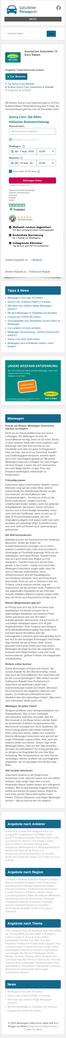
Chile (39, 882)
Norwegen (48, 898)
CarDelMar (39, 834)
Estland (50, 886)
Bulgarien (30, 882)
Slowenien (32, 905)
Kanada (9, 892)
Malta (31, 895)
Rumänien (35, 902)
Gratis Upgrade (46, 943)
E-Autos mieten (40, 937)
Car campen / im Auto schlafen (24, 328)
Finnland (10, 889)
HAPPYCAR (20, 844)
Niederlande (36, 898)
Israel (55, 889)
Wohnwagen (42, 969)
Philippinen (22, 902)
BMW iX (39, 934)
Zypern (48, 908)
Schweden (47, 902)
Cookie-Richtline (33, 1029)
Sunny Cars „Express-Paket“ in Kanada (29, 301)
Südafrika (43, 905)
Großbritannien (36, 889)
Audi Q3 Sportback (32, 930)
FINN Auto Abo (43, 837)
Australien (33, 879)
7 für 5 (8, 930)
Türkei (34, 908)
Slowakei (20, 905)
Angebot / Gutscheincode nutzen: (24, 70)
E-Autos (27, 937)
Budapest (50, 934)
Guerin (9, 844)
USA (41, 908)
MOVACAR (11, 850)
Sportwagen (28, 963)
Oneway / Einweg (24, 956)
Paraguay (10, 902)
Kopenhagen (12, 950)
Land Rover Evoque (31, 950)
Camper (17, 937)
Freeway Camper (44, 841)
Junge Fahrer (51, 946)
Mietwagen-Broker (45, 953)
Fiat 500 (23, 940)
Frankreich (21, 889)
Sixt (14, 857)
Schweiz (10, 905)
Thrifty (46, 857)
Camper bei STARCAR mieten (24, 317)
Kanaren (19, 892)
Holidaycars (11, 847)
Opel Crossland (42, 956)
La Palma (29, 892)
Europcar (20, 837)
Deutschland (49, 882)
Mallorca (22, 895)
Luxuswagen (12, 953)
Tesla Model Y (29, 966)
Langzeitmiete (50, 950)
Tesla (56, 963)
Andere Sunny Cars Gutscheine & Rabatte (31, 87)
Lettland (39, 892)
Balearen (44, 879)
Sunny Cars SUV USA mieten (24, 339)
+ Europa (10, 879)
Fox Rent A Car (26, 841)
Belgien (54, 879)
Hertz (31, 844)
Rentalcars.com (13, 853)
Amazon (16, 930)
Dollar (49, 834)
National (22, 850)
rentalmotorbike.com (34, 853)
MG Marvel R (27, 953)
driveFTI (9, 837)
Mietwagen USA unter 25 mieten (25, 298)
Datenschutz (50, 1026)
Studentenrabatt (44, 963)
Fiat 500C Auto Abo (39, 940)
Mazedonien (41, 895)
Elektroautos (12, 940)
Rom (18, 963)
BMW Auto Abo (26, 934)
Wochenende (12, 969)
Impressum (35, 1026)
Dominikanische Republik (19, 886)
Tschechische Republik (18, 908)
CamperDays (25, 834)
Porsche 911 (44, 959)
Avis (29, 831)
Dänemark (39, 886)
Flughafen (10, 943)
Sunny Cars (35, 857)
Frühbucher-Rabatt (39, 271)
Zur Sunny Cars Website (21, 84)
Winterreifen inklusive (49, 966)
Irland (48, 889)
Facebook (58, 7)
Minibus (9, 956)
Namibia (9, 898)
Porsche (32, 959)
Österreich (10, 911)
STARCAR (23, 857)
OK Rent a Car (36, 850)
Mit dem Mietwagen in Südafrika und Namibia (32, 313)
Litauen (49, 892)
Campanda (11, 834)
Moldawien (55, 895)
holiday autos (41, 844)
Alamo (8, 831)
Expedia (30, 837)
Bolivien (9, 882)
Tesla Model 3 (12, 966)
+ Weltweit (36, 260)
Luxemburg (11, 895)
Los (51, 33)
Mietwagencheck (28, 847)
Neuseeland (21, 898)
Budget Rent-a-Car (42, 831)
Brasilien (19, 882)
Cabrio (9, 937)
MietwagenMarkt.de (48, 847)
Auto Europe (19, 831)
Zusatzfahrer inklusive (17, 972)
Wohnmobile (27, 969)
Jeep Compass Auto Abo (29, 946)
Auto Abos (48, 930)
